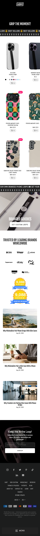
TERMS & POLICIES (13, 486)
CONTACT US (19, 489)
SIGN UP (20, 451)
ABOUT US (10, 489)
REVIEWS (32, 482)
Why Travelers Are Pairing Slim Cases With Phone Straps (20, 404)
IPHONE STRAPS (20, 495)
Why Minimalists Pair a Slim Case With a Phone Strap (20, 367)
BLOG (30, 486)
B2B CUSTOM (14, 482)
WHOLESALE (23, 482)
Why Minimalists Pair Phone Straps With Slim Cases (20, 331)
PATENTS (24, 486)
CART (6, 482)
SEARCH (20, 492)
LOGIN (26, 489)
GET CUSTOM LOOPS (20, 224)
